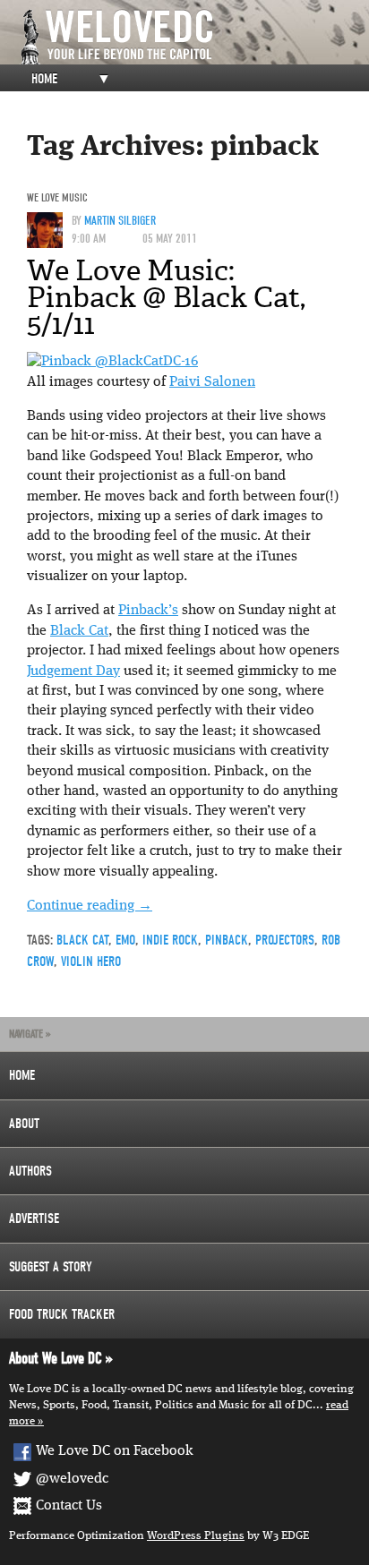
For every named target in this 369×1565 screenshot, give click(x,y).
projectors (284, 940)
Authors (30, 1171)
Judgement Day (73, 671)
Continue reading (89, 906)
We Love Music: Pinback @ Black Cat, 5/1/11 (166, 297)
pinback (226, 940)
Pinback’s (148, 610)
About (24, 1124)
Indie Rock (170, 940)
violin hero (91, 962)
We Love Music (57, 197)
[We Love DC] (193, 37)
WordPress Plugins (196, 1536)
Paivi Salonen (212, 382)
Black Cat (79, 631)
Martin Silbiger (120, 220)
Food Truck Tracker (62, 1314)
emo (125, 940)
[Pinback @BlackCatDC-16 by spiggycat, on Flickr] (112, 362)
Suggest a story (50, 1267)
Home (44, 79)
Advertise (34, 1218)
